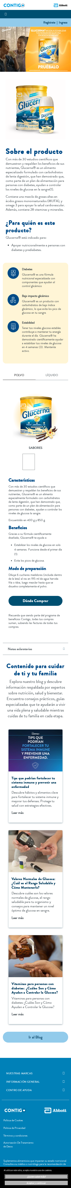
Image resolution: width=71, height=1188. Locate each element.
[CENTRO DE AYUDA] (63, 1090)
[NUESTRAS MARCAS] (63, 1073)
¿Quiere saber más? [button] (36, 1176)
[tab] (19, 375)
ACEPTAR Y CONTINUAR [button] (36, 1183)
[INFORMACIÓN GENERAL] (63, 1081)
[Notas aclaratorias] (65, 649)
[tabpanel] (35, 506)
